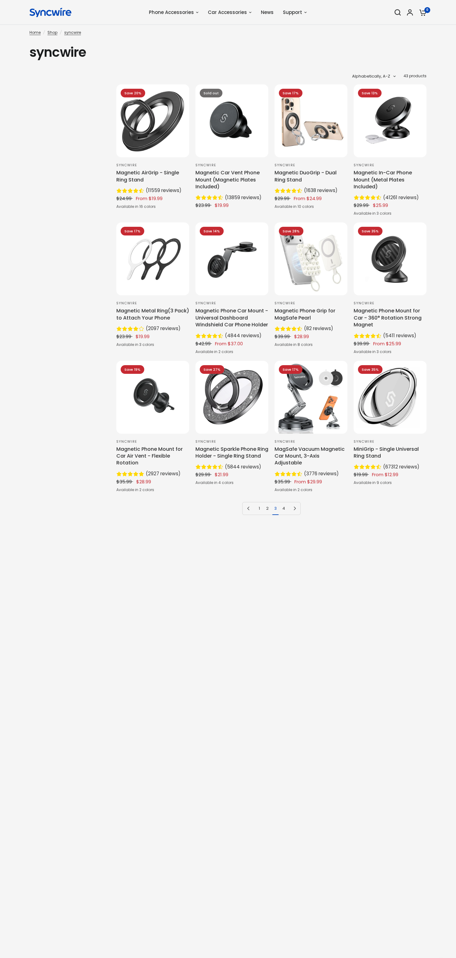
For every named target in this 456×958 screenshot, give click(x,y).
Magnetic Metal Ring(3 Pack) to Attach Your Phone (152, 314)
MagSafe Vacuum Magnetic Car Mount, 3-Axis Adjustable (310, 456)
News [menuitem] (267, 12)
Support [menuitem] (292, 12)
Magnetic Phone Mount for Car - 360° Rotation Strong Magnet (388, 317)
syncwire (72, 32)
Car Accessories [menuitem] (227, 12)
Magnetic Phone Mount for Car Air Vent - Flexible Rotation (149, 456)
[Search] (397, 12)
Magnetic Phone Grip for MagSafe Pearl (305, 314)
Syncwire (126, 165)
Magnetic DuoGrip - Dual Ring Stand (306, 176)
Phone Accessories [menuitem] (171, 12)
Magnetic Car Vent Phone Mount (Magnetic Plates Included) (227, 179)
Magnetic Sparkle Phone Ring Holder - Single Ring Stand (231, 452)
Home (35, 32)
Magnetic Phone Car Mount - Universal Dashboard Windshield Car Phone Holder (231, 317)
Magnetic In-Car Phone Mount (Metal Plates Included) (383, 179)
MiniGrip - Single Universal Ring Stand (386, 452)
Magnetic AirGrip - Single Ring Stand (147, 176)
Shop (52, 32)
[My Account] (410, 12)
